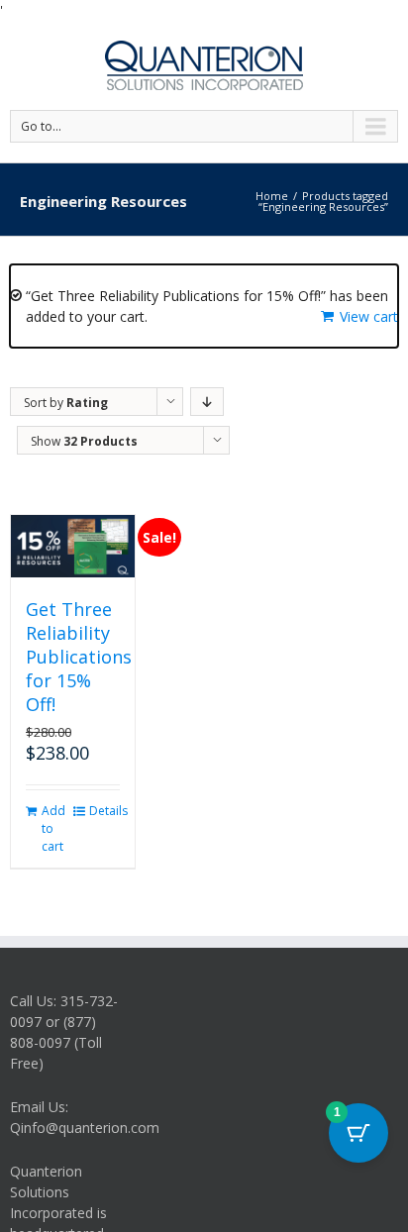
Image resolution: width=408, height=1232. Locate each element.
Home (271, 195)
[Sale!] (73, 546)
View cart (369, 316)
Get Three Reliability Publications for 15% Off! (79, 656)
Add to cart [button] (53, 828)
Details (104, 810)
